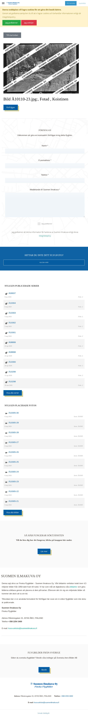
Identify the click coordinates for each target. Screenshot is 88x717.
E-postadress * (44, 160)
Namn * (45, 146)
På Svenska (71, 3)
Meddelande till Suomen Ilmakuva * (45, 190)
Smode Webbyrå (43, 713)
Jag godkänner (46, 224)
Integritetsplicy (45, 236)
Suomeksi (82, 3)
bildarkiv (73, 587)
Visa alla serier (12, 393)
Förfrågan (10, 107)
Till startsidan (12, 35)
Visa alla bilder (12, 512)
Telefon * (45, 175)
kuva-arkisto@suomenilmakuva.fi (22, 628)
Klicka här (44, 262)
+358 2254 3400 (67, 696)
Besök (44, 669)
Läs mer (44, 551)
